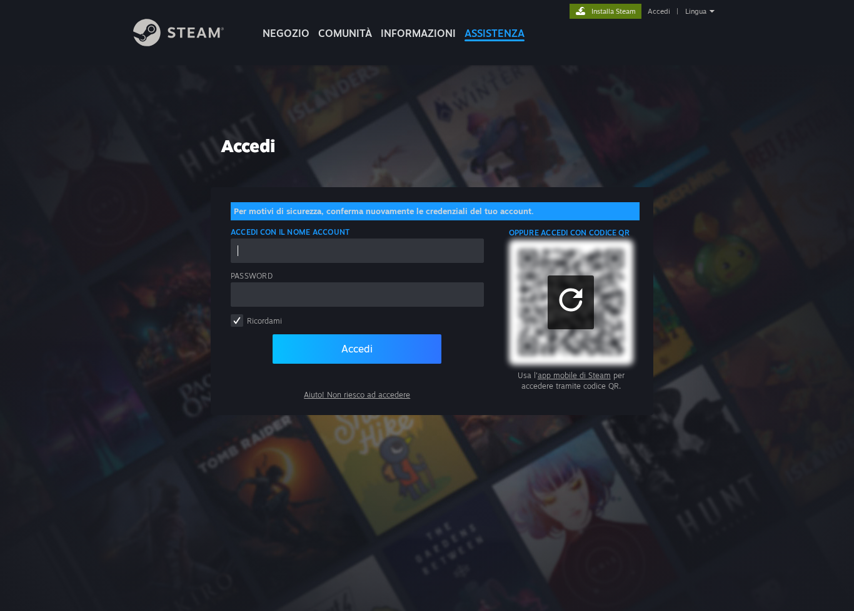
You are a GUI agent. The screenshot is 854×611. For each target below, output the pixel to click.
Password (252, 275)
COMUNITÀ (345, 33)
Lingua (695, 11)
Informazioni (418, 33)
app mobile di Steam (574, 375)
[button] (570, 302)
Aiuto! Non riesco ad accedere (357, 394)
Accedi (659, 11)
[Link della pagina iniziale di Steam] (178, 43)
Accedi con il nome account (290, 232)
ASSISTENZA (495, 33)
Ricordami (264, 321)
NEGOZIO (286, 33)
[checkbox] (237, 320)
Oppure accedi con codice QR (569, 232)
